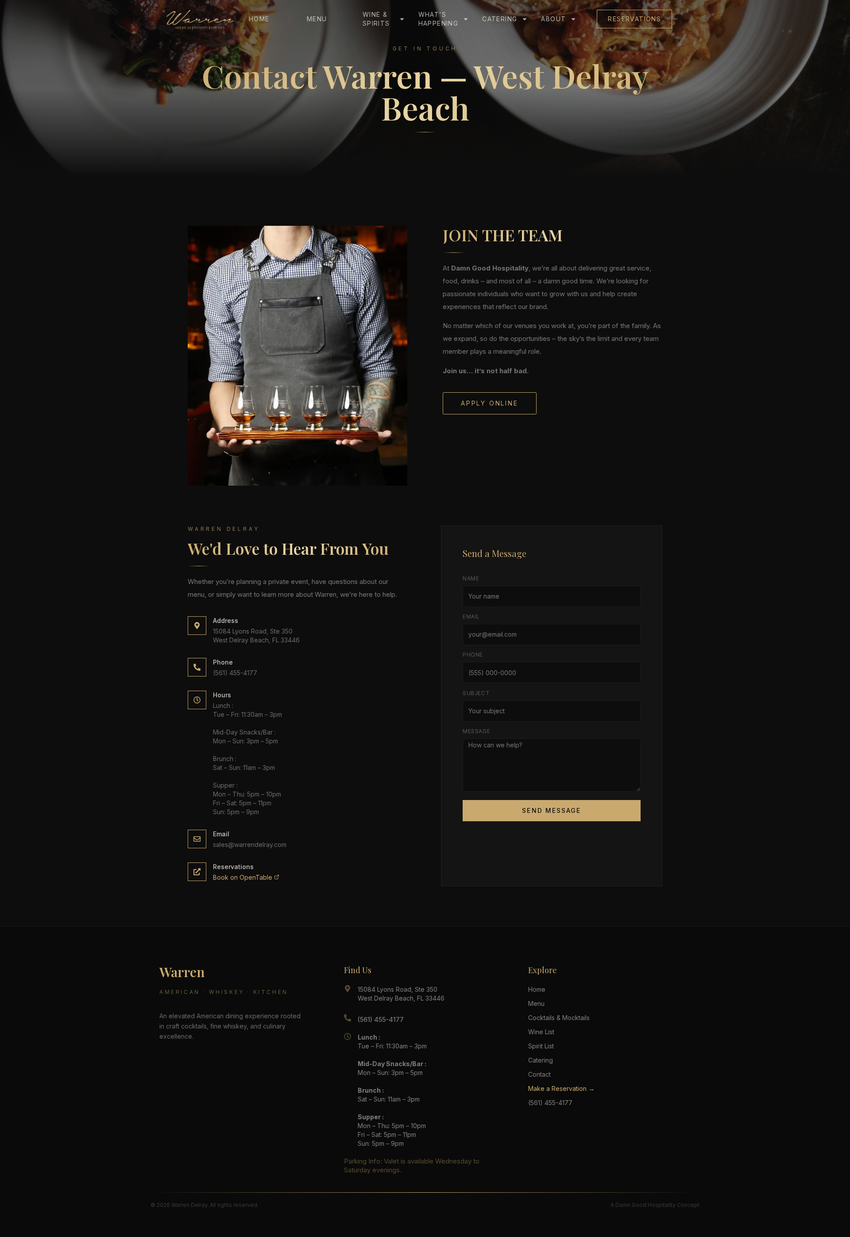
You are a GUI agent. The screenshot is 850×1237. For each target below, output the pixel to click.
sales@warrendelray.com (249, 844)
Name (471, 578)
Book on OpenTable (243, 877)
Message (476, 731)
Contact (539, 1074)
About (553, 19)
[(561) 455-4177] (347, 1017)
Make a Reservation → (561, 1088)
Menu (317, 19)
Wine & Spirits (376, 19)
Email (221, 834)
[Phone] (197, 667)
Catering (499, 19)
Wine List (541, 1032)
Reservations (634, 19)
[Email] (197, 839)
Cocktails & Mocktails (559, 1017)
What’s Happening (438, 19)
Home (259, 19)
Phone (223, 662)
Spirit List (541, 1046)
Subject (476, 693)
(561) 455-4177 (235, 672)
